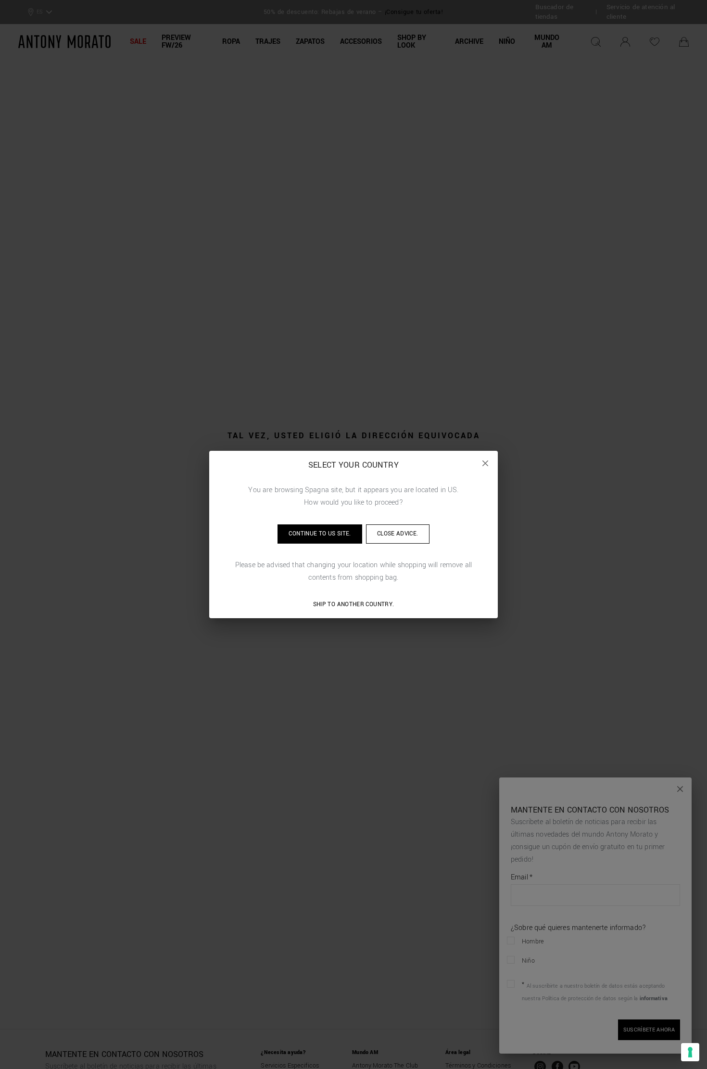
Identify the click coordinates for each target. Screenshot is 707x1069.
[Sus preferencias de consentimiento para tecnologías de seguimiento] (690, 1052)
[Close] (485, 463)
